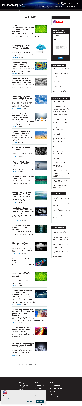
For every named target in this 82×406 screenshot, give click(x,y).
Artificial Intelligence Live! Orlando (60, 133)
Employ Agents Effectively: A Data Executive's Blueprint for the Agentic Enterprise (61, 198)
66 (35, 364)
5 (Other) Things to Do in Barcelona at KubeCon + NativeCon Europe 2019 (21, 133)
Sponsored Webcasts (58, 227)
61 (24, 364)
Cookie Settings (29, 401)
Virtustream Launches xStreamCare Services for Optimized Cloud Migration (22, 80)
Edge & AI (10, 10)
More (77, 6)
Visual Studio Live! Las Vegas (60, 180)
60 (22, 364)
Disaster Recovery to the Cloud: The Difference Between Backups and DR (21, 47)
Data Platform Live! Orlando (59, 151)
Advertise (63, 6)
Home (43, 6)
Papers (46, 6)
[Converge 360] (25, 385)
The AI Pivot (52, 394)
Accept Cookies (40, 401)
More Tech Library (57, 221)
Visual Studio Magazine (55, 396)
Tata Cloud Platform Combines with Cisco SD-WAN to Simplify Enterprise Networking (23, 28)
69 (42, 364)
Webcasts (51, 6)
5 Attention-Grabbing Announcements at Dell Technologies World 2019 (21, 64)
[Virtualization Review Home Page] (13, 5)
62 (26, 364)
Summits (73, 6)
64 (31, 364)
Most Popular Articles (59, 65)
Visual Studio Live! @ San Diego (60, 101)
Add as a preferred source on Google (63, 3)
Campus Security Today (55, 383)
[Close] (43, 391)
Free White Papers (58, 193)
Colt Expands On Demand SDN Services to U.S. (23, 177)
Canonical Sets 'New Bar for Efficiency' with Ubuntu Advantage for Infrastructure (22, 292)
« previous (15, 364)
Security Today (53, 391)
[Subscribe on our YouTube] (57, 23)
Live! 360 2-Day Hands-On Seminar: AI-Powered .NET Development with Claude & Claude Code (61, 164)
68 (40, 364)
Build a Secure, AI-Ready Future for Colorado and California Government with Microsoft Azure (61, 246)
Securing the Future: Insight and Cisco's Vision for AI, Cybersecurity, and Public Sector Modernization (61, 232)
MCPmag (52, 386)
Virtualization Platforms (60, 10)
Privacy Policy (62, 43)
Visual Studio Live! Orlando (59, 157)
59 (19, 364)
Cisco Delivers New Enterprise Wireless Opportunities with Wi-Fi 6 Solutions (23, 345)
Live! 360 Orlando (57, 127)
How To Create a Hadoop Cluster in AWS (21, 148)
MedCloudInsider (39, 388)
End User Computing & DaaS (33, 10)
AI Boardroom (38, 382)
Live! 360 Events (38, 386)
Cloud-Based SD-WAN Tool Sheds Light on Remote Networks (21, 275)
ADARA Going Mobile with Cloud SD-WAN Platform (21, 193)
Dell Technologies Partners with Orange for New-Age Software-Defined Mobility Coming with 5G (22, 116)
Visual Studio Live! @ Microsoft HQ (61, 185)
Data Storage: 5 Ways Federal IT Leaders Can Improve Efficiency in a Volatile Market (61, 210)
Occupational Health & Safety (56, 388)
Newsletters (57, 6)
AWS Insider (37, 383)
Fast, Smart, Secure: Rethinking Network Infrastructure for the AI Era (60, 239)
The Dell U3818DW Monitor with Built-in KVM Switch (22, 328)
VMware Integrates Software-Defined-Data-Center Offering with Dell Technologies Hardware (23, 312)
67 (38, 364)
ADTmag (52, 382)
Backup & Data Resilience (73, 10)
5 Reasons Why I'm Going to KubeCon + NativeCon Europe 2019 (22, 163)
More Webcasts (57, 256)
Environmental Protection (55, 385)
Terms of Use (53, 402)
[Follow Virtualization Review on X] (71, 3)
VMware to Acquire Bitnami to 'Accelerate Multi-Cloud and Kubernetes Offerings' (23, 98)
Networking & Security (47, 10)
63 (29, 364)
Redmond (52, 389)
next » (45, 364)
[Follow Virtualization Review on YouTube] (77, 3)
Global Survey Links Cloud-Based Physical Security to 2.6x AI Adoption (60, 75)
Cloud (4, 10)
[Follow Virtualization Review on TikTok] (73, 3)
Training (68, 6)
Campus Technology (39, 385)
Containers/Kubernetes (19, 10)
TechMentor (52, 392)
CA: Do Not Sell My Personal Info (63, 402)
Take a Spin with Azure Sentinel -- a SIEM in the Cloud (23, 244)
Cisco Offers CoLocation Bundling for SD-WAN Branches (21, 227)
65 (33, 364)
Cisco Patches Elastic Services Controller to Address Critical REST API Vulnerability (23, 210)
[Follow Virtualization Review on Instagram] (75, 3)
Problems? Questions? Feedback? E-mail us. (45, 404)
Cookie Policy (6, 398)
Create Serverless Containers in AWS (22, 260)
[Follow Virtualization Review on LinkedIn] (69, 3)
